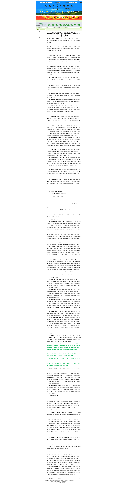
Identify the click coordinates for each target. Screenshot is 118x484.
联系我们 (73, 480)
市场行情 (74, 24)
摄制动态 (49, 24)
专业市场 (64, 24)
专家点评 (60, 24)
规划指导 (56, 24)
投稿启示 (62, 480)
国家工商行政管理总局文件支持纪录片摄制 (42, 20)
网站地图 (70, 480)
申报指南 (39, 37)
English (76, 25)
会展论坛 (60, 25)
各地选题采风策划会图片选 (70, 20)
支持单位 (53, 25)
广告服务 (51, 480)
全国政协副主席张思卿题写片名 (52, 20)
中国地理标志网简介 (46, 480)
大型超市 (67, 24)
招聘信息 (56, 480)
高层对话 (39, 32)
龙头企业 (53, 24)
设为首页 (78, 0)
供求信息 (78, 24)
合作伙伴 (67, 480)
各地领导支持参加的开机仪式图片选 (61, 20)
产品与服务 (59, 480)
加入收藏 (81, 0)
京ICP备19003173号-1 (64, 481)
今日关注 (39, 31)
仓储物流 (71, 24)
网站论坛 (79, 25)
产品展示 (49, 25)
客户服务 (65, 480)
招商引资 (64, 25)
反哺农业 (57, 25)
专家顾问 (68, 25)
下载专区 (72, 25)
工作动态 (39, 36)
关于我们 (53, 480)
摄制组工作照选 (76, 20)
